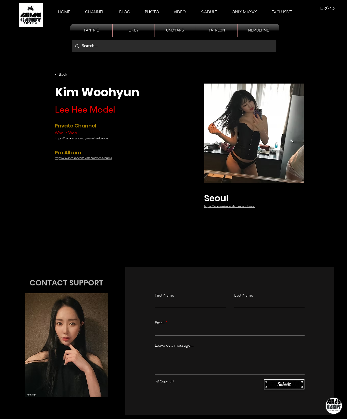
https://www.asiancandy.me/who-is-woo (81, 138)
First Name (164, 295)
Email (160, 323)
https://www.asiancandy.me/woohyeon (229, 206)
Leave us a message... (174, 345)
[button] (208, 9)
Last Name (243, 295)
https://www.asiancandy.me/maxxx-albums (83, 158)
